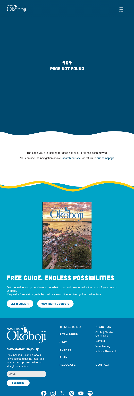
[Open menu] (121, 8)
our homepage (105, 158)
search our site (71, 158)
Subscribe (18, 382)
